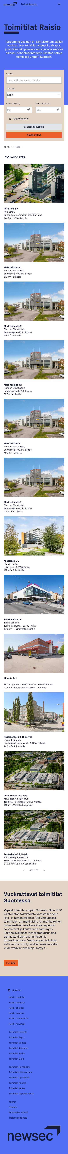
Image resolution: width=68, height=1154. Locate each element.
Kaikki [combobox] (10, 94)
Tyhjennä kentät (20, 118)
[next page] (44, 870)
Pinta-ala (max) (43, 103)
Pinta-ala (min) (13, 103)
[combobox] (31, 80)
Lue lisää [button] (10, 963)
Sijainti (9, 73)
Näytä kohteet (34, 135)
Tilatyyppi (10, 88)
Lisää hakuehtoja (35, 126)
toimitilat (8, 147)
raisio (19, 147)
